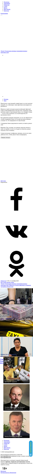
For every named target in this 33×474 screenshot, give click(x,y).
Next (5, 100)
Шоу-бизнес (7, 9)
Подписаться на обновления (8, 472)
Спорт (5, 6)
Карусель (6, 10)
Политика (6, 2)
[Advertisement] (16, 33)
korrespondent (4, 13)
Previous (6, 99)
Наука (5, 7)
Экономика (7, 3)
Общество (6, 5)
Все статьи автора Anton (7, 282)
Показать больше (5, 137)
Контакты (3, 471)
